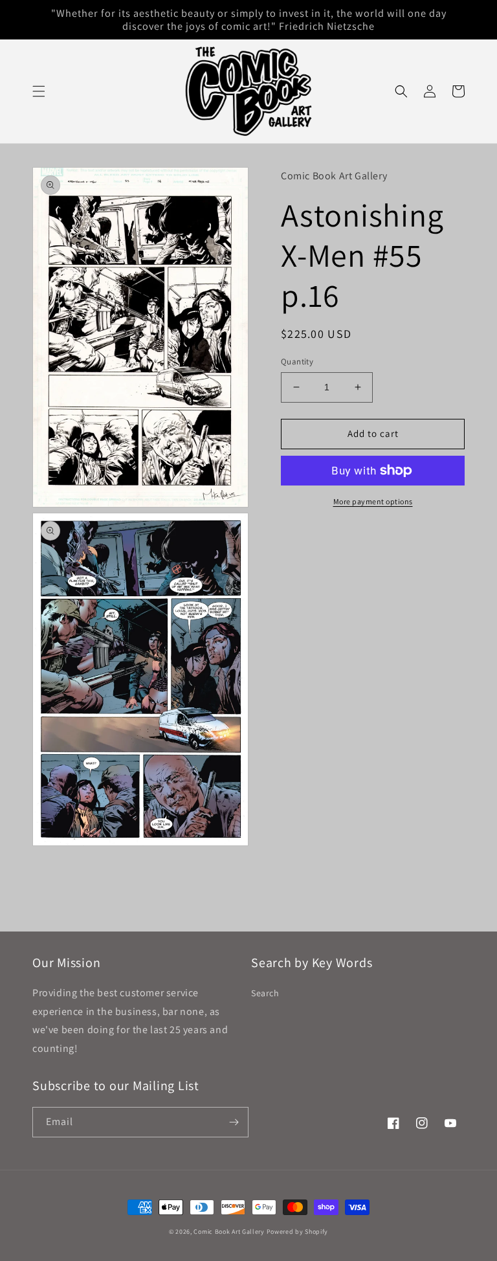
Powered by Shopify (298, 1231)
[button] (39, 91)
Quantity (297, 361)
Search (265, 993)
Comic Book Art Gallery (228, 1231)
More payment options (373, 501)
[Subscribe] (233, 1122)
